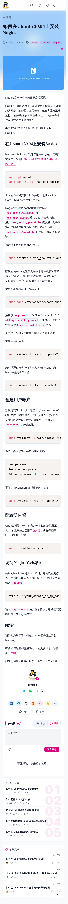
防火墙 (36, 530)
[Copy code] (56, 176)
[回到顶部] (57, 895)
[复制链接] (55, 703)
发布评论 (51, 749)
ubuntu (45, 42)
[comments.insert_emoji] (9, 749)
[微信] (30, 691)
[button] (40, 723)
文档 (13, 653)
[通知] (48, 5)
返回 (8, 17)
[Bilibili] (36, 691)
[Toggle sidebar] (61, 5)
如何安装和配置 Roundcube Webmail (26, 820)
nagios (57, 42)
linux (34, 42)
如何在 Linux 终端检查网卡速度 (22, 831)
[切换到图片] (62, 48)
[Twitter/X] (24, 691)
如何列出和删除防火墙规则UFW (22, 810)
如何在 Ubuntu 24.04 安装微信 (22, 788)
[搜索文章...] (32, 5)
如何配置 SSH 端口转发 (18, 799)
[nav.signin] (53, 5)
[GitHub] (42, 691)
